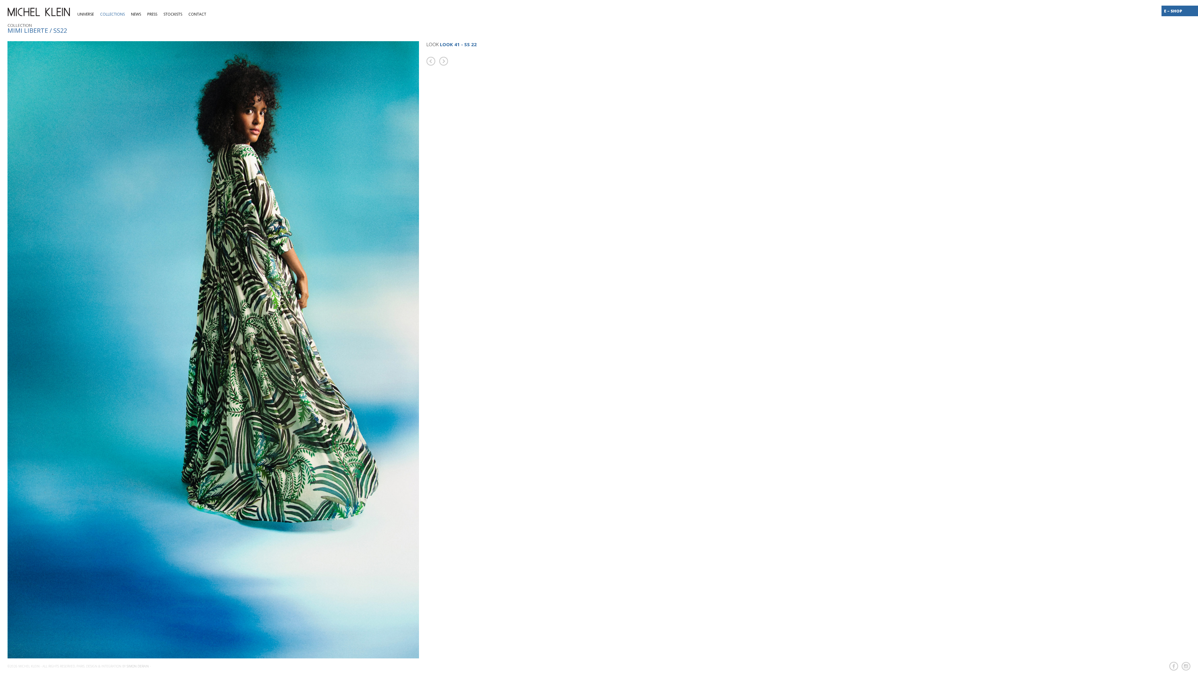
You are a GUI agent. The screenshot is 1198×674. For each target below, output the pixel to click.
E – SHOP (1173, 11)
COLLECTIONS (112, 14)
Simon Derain (138, 666)
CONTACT (197, 14)
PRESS (152, 14)
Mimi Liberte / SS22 (37, 30)
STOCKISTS (172, 14)
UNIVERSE (85, 14)
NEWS (136, 14)
